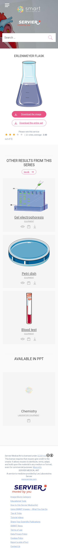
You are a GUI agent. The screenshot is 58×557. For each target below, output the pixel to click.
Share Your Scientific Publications (25, 522)
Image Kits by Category (21, 497)
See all (27, 172)
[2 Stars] (10, 134)
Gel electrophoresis (29, 217)
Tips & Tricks (16, 513)
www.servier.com (29, 479)
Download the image (31, 114)
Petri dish (29, 274)
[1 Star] (6, 134)
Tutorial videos (17, 517)
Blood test (29, 330)
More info (37, 467)
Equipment (29, 221)
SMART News (17, 526)
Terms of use (16, 530)
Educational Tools (18, 501)
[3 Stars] (14, 134)
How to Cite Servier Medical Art (24, 505)
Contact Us (15, 546)
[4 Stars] (17, 134)
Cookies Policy (17, 538)
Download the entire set (31, 123)
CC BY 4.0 (41, 456)
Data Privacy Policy (19, 534)
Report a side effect (19, 542)
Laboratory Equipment (28, 415)
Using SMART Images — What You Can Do (29, 509)
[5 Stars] (21, 134)
